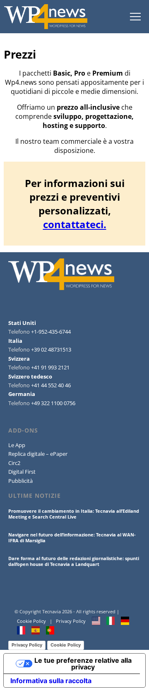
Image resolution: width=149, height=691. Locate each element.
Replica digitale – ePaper (37, 453)
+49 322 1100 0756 (53, 403)
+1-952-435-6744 (51, 331)
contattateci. (74, 224)
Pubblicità (20, 480)
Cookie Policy (31, 621)
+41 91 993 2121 (50, 367)
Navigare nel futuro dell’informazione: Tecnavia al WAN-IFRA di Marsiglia (72, 537)
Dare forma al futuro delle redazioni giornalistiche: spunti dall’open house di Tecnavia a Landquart (73, 561)
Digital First (22, 471)
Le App (16, 445)
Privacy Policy (71, 621)
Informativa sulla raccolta (50, 680)
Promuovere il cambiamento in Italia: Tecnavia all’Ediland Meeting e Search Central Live (73, 514)
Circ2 (14, 463)
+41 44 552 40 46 (51, 385)
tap (135, 16)
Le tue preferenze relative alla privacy (83, 663)
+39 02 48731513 (51, 349)
